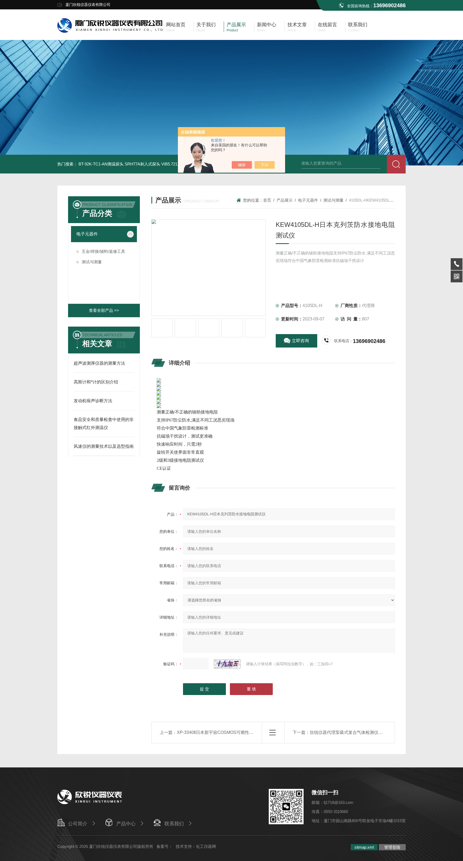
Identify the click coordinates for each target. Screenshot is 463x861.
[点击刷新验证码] (227, 663)
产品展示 (285, 200)
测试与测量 (92, 262)
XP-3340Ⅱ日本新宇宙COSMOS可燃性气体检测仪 (224, 732)
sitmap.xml (364, 847)
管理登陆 (392, 847)
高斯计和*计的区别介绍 (96, 382)
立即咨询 (300, 340)
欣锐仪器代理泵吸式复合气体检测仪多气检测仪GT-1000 (363, 732)
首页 (267, 200)
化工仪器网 (206, 846)
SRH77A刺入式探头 (142, 164)
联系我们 (174, 823)
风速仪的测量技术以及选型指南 (104, 446)
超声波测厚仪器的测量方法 (99, 363)
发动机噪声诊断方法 (93, 400)
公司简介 (77, 823)
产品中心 (126, 823)
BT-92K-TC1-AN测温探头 (101, 164)
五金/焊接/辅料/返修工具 (103, 251)
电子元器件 (87, 234)
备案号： (164, 846)
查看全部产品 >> (104, 310)
